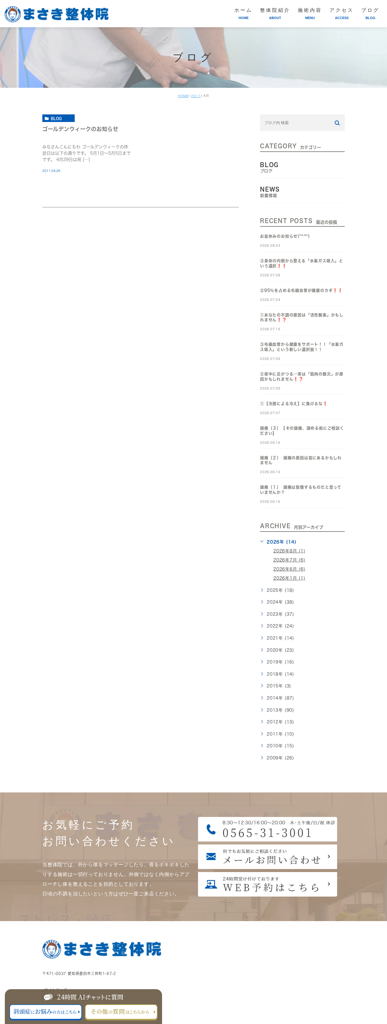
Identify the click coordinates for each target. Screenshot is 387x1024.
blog (56, 118)
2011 (196, 95)
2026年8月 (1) (289, 551)
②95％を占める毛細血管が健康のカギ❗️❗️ (301, 290)
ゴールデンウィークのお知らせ (80, 129)
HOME (183, 95)
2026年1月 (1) (289, 578)
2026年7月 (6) (289, 560)
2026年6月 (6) (289, 569)
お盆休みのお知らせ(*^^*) (285, 236)
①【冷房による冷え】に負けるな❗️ (294, 404)
